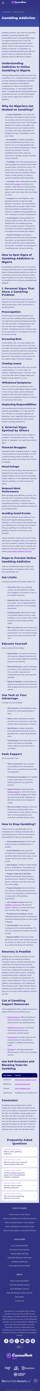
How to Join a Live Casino (19, 1214)
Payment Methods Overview (19, 1257)
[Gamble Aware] (16, 1380)
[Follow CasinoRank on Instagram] (11, 1341)
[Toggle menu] (3, 3)
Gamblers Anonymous (13, 905)
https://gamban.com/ (23, 1088)
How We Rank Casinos (19, 1289)
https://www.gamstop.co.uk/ (25, 1080)
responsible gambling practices (20, 551)
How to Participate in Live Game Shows (19, 1230)
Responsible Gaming (19, 1253)
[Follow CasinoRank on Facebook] (6, 1341)
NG (18, 1347)
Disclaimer (19, 1297)
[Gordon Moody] (19, 1374)
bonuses (17, 184)
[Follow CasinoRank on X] (17, 1341)
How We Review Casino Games (19, 1293)
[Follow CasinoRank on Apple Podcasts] (33, 1341)
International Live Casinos (19, 1265)
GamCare (10, 1049)
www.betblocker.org (22, 1084)
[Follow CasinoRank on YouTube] (22, 1341)
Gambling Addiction (19, 1261)
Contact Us (19, 1301)
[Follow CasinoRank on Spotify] (27, 1341)
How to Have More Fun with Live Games (19, 1218)
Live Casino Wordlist (19, 1245)
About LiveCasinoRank (19, 1281)
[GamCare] (28, 1368)
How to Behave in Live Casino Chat (19, 1226)
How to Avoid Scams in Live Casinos (19, 1222)
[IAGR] (8, 1368)
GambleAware (12, 1037)
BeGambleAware (13, 792)
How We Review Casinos (19, 1285)
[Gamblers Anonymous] (16, 1368)
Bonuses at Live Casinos (20, 1249)
